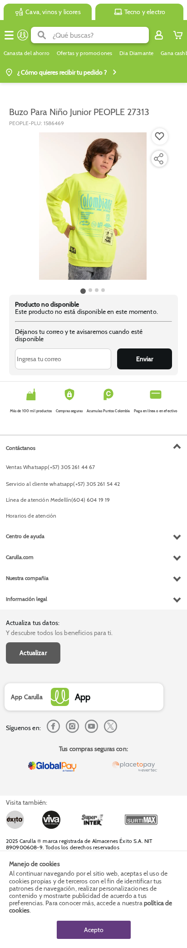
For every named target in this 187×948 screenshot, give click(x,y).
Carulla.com (20, 557)
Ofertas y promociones (84, 53)
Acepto (93, 930)
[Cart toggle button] (177, 35)
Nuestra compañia (27, 578)
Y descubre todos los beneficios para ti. (59, 632)
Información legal (26, 598)
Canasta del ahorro (26, 53)
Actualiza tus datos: (32, 622)
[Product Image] (92, 206)
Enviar (144, 359)
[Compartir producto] (158, 159)
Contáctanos (20, 447)
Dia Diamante (136, 53)
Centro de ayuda (25, 536)
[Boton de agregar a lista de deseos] (160, 136)
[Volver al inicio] (22, 35)
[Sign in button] (159, 35)
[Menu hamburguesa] (9, 35)
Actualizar (33, 653)
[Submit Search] (41, 35)
